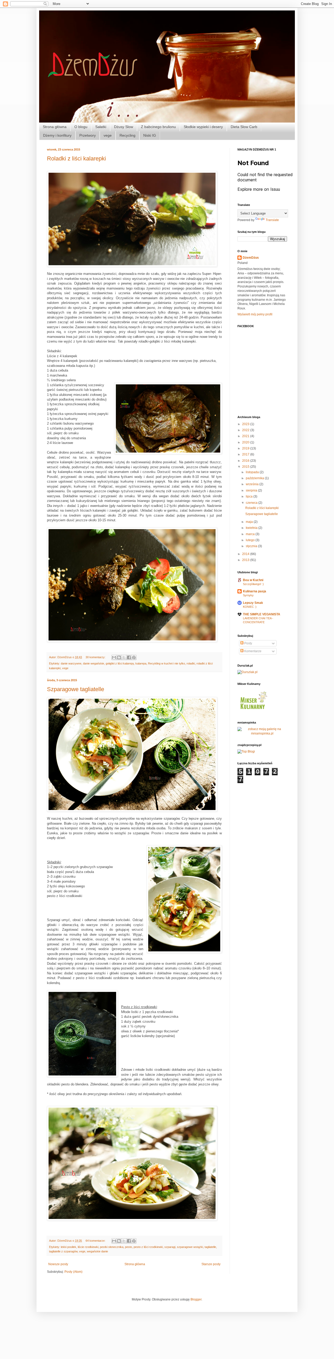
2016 (246, 460)
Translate (272, 220)
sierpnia (252, 490)
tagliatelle (210, 1246)
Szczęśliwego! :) (253, 584)
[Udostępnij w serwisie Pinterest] (133, 657)
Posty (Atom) (73, 1272)
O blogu (80, 127)
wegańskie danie (97, 1251)
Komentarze (252, 651)
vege (108, 135)
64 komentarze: (96, 1240)
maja (250, 522)
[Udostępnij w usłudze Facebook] (129, 657)
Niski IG (149, 135)
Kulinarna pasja (254, 591)
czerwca (252, 503)
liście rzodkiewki (88, 1246)
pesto (128, 1246)
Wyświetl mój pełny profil (254, 314)
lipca (249, 496)
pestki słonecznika (111, 1246)
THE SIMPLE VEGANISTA (261, 614)
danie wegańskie (93, 663)
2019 (246, 448)
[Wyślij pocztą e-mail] (114, 657)
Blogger (195, 1299)
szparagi (169, 1246)
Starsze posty (210, 1264)
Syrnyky (248, 595)
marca (250, 534)
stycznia (252, 546)
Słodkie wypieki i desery (203, 127)
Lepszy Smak (253, 603)
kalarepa (140, 663)
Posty (247, 643)
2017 (246, 454)
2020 (246, 442)
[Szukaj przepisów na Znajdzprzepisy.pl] (246, 751)
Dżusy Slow (123, 127)
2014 (246, 554)
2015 (246, 467)
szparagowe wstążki (190, 1246)
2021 (246, 436)
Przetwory (87, 135)
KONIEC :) (250, 606)
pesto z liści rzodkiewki (148, 1246)
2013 (246, 560)
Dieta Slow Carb (244, 127)
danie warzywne (71, 663)
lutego (250, 540)
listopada (253, 472)
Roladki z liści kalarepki (76, 158)
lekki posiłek (68, 1246)
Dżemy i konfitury (57, 135)
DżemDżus (251, 257)
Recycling (127, 135)
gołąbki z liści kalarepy (120, 663)
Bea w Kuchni (253, 580)
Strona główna (55, 127)
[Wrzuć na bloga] (119, 657)
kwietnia (252, 528)
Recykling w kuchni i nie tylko (166, 663)
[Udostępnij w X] (124, 657)
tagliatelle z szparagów (63, 1251)
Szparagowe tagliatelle (75, 689)
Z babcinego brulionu (158, 127)
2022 (246, 430)
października (255, 478)
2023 (246, 424)
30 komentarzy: (96, 657)
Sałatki (100, 127)
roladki (191, 663)
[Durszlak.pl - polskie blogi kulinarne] (247, 672)
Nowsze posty (58, 1264)
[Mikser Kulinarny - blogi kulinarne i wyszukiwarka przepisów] (253, 711)
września (252, 484)
